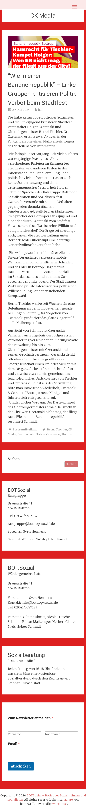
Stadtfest (67, 434)
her (40, 110)
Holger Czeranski (48, 434)
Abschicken (21, 766)
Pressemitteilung (25, 429)
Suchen (14, 459)
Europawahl (26, 434)
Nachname (52, 734)
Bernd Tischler (57, 429)
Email (14, 744)
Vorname (14, 734)
